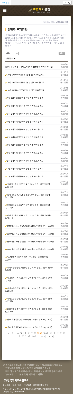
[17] (62, 333)
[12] (33, 333)
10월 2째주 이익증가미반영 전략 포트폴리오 (25, 82)
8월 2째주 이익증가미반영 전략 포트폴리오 (25, 153)
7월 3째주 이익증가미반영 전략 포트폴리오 (25, 176)
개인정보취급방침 (40, 385)
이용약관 (27, 385)
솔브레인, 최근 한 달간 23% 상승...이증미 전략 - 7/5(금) (30, 241)
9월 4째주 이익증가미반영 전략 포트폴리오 (25, 98)
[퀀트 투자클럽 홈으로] (39, 10)
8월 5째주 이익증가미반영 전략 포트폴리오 (25, 129)
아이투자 (5, 2)
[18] (22, 336)
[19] (27, 336)
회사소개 (6, 385)
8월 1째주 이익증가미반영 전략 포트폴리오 (25, 161)
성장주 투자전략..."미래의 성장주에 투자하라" (30, 67)
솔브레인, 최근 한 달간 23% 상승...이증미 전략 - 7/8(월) (30, 233)
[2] (51, 67)
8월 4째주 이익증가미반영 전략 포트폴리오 (25, 137)
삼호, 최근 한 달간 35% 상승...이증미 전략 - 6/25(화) (29, 319)
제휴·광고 (17, 385)
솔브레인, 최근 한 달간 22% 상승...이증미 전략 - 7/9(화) (30, 226)
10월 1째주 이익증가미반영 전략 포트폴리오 (25, 90)
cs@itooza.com (17, 391)
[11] (28, 333)
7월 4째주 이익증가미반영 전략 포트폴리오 (25, 168)
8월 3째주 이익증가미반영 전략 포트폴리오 (25, 145)
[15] (51, 333)
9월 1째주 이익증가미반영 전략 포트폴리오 (25, 121)
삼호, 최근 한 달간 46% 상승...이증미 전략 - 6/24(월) (29, 327)
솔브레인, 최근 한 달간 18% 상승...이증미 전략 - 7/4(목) (30, 249)
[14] (45, 333)
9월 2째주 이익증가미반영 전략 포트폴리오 (25, 114)
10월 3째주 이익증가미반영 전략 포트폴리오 (25, 74)
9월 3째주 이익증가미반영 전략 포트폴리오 (25, 106)
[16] (57, 333)
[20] (33, 336)
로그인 (67, 2)
